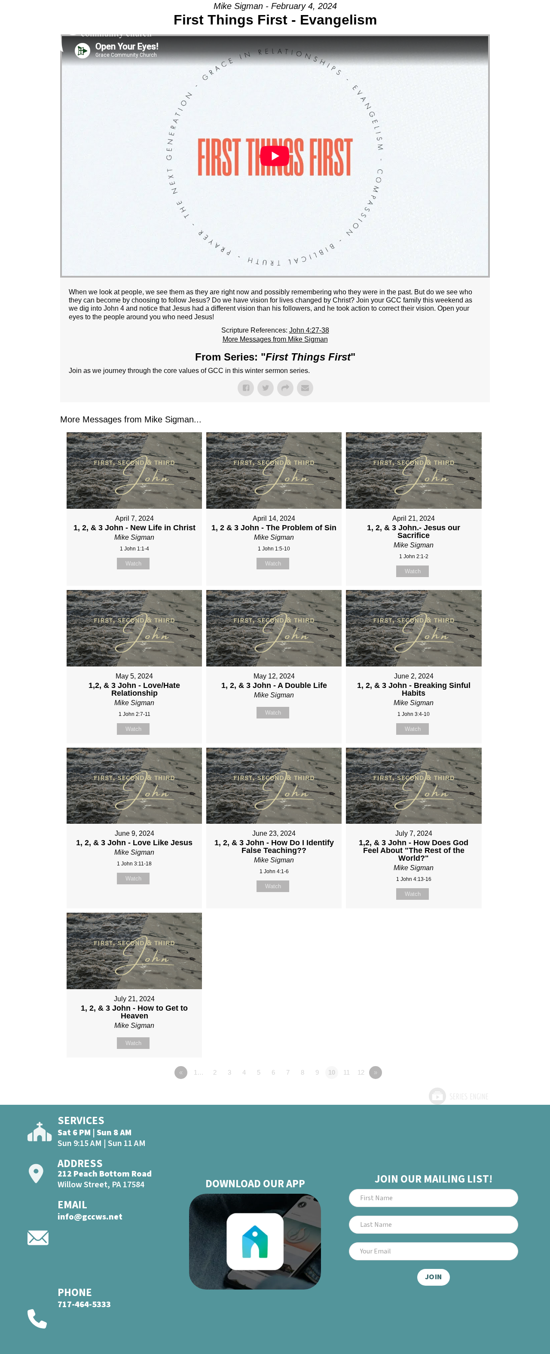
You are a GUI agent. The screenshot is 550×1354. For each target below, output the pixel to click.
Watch (133, 563)
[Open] (509, 29)
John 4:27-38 (309, 330)
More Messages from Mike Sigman (275, 339)
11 (346, 1072)
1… (199, 1072)
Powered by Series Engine (458, 1096)
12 (361, 1072)
